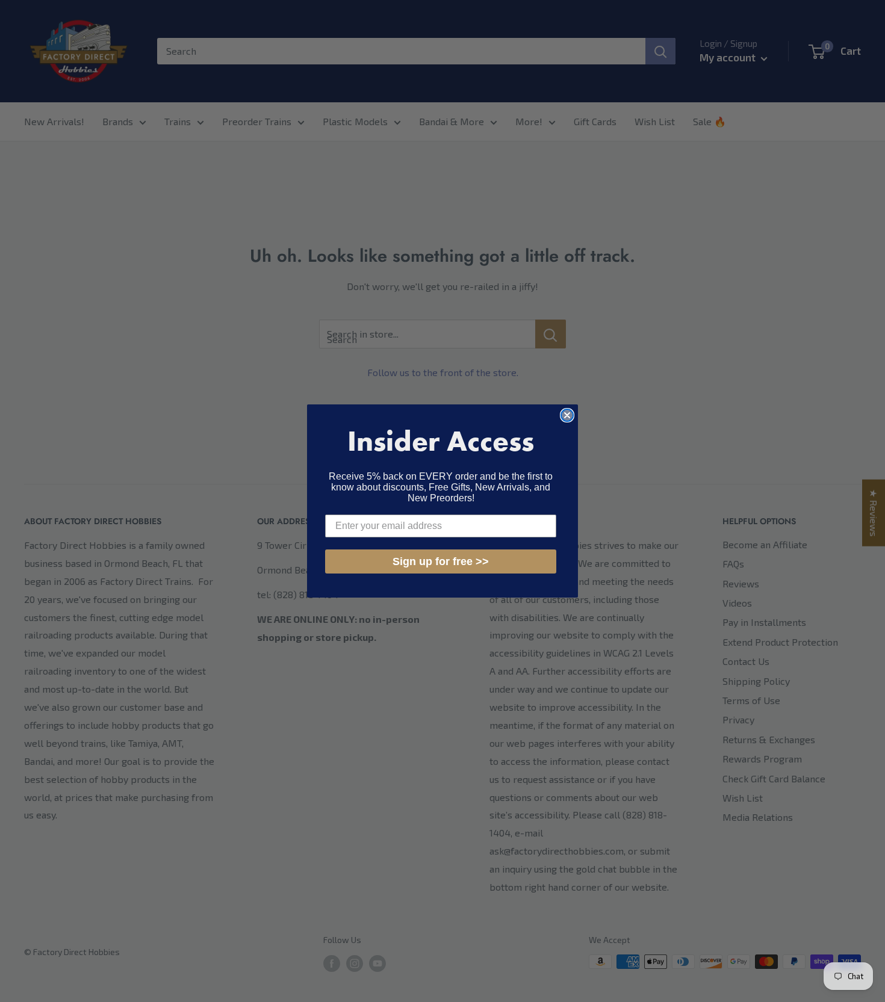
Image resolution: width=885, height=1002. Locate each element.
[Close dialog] (567, 415)
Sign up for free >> (441, 561)
